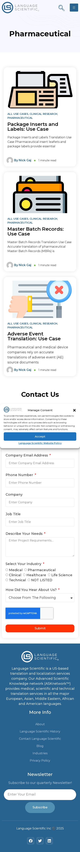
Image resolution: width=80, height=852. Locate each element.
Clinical (15, 575)
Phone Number (20, 475)
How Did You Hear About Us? (31, 590)
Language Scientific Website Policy (40, 443)
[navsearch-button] (61, 8)
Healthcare (36, 575)
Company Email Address (27, 455)
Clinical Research (43, 114)
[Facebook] (30, 841)
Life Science (61, 575)
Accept (40, 436)
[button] (74, 410)
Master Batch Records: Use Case (35, 231)
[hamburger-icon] (74, 8)
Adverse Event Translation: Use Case (34, 336)
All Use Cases (17, 114)
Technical (17, 580)
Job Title (13, 514)
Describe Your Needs (24, 534)
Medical (16, 570)
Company (14, 495)
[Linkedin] (49, 841)
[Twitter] (40, 841)
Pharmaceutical (20, 118)
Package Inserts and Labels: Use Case (32, 126)
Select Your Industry (24, 564)
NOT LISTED (41, 580)
